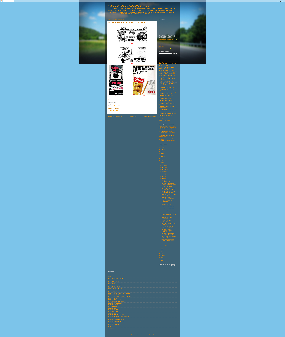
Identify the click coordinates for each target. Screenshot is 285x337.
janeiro (163, 245)
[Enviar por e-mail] (109, 102)
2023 (162, 151)
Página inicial (132, 116)
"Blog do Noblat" (163, 126)
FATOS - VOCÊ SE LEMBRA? (165, 75)
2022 (162, 153)
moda (160, 118)
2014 (162, 251)
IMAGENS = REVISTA (164, 115)
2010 (162, 259)
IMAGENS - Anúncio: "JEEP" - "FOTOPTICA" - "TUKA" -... (168, 198)
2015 (162, 250)
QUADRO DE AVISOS (166, 181)
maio (163, 176)
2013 (162, 253)
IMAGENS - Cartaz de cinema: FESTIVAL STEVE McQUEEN (169, 205)
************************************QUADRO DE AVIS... (169, 212)
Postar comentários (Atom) (118, 119)
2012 (162, 255)
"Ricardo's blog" (164, 132)
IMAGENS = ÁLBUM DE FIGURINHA (167, 89)
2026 (162, 146)
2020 (162, 156)
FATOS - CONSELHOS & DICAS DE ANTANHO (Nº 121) (169, 215)
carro (160, 60)
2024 (162, 149)
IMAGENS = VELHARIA (164, 117)
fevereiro (164, 244)
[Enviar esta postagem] (110, 104)
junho (163, 174)
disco (160, 62)
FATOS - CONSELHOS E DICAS (166, 63)
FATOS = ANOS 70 (163, 86)
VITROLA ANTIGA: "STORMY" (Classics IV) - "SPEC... (168, 227)
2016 (162, 248)
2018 (162, 160)
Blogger (153, 334)
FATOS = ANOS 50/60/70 (164, 81)
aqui (164, 43)
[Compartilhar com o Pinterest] (114, 102)
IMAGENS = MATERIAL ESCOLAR (167, 111)
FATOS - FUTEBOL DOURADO (166, 67)
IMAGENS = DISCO (163, 102)
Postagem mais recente (115, 116)
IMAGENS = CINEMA (164, 98)
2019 (162, 158)
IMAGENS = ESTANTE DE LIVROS (167, 103)
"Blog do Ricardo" (164, 128)
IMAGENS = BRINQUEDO (165, 95)
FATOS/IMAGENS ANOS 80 (165, 87)
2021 (162, 155)
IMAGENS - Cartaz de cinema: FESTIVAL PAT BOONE (168, 234)
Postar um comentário (115, 110)
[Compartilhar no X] (112, 102)
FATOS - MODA (162, 68)
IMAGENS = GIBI (163, 109)
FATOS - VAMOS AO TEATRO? (166, 73)
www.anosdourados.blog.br (165, 48)
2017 (162, 162)
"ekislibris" (162, 140)
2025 (162, 147)
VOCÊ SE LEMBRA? (166, 203)
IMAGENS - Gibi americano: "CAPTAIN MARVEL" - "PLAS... (169, 184)
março (163, 180)
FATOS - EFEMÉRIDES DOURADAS (167, 201)
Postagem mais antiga (149, 116)
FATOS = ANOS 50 (163, 77)
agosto (163, 171)
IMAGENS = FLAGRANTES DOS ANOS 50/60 (118, 316)
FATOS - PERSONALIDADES (165, 70)
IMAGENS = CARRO (163, 97)
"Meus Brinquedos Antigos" (166, 135)
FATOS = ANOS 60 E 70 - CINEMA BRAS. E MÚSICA (166, 84)
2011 (162, 257)
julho (163, 173)
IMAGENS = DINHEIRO (164, 100)
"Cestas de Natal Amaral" (166, 138)
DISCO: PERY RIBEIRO (167, 186)
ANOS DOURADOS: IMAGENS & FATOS (128, 6)
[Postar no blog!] (110, 102)
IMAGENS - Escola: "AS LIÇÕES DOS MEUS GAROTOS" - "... (169, 189)
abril (163, 178)
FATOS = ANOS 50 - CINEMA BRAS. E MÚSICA (119, 293)
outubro (163, 167)
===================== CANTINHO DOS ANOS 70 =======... (168, 209)
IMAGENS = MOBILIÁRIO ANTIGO (167, 113)
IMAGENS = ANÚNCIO (117, 105)
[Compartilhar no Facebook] (113, 102)
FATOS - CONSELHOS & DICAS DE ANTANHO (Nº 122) (169, 192)
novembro (164, 165)
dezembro (164, 163)
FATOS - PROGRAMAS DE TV (166, 72)
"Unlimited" (162, 131)
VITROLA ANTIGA (163, 120)
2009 (162, 260)
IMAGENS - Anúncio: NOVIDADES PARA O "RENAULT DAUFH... (167, 230)
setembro (164, 169)
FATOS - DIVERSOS (163, 65)
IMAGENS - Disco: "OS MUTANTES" (167, 218)
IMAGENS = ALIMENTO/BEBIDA (166, 92)
